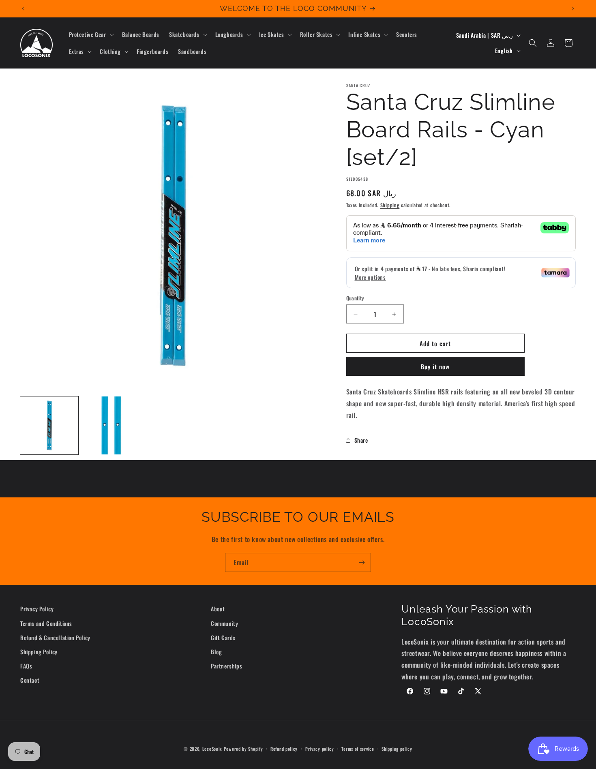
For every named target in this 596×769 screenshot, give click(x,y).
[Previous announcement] (23, 8)
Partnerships (226, 666)
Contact (29, 680)
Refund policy (284, 748)
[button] (90, 34)
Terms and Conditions (46, 623)
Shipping (390, 204)
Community (224, 623)
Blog (216, 651)
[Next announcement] (573, 8)
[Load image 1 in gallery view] (49, 425)
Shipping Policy (39, 651)
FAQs (26, 666)
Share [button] (361, 440)
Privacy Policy (37, 608)
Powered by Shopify (243, 748)
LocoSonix (212, 748)
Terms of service (357, 748)
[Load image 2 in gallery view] (111, 425)
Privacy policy (319, 748)
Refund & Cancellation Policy (55, 637)
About (218, 608)
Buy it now (435, 366)
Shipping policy (397, 748)
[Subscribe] (362, 562)
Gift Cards (223, 637)
